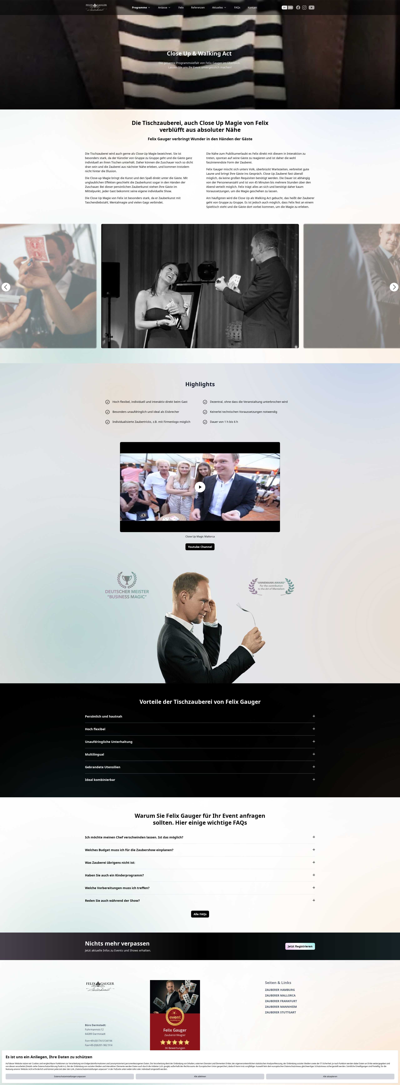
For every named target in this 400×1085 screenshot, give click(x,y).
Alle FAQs (200, 914)
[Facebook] (298, 7)
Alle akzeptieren (330, 1076)
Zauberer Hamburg (280, 990)
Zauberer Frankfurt (281, 1001)
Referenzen (198, 7)
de (284, 7)
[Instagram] (304, 7)
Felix (181, 7)
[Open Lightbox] (200, 286)
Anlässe (162, 7)
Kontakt (252, 7)
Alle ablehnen (200, 1076)
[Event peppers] (175, 1017)
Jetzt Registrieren (300, 946)
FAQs (237, 7)
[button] (6, 287)
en (290, 7)
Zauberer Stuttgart (280, 1012)
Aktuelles (217, 7)
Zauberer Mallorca (280, 995)
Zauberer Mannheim (281, 1007)
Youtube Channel (200, 547)
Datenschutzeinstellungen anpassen (70, 1076)
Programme (139, 7)
